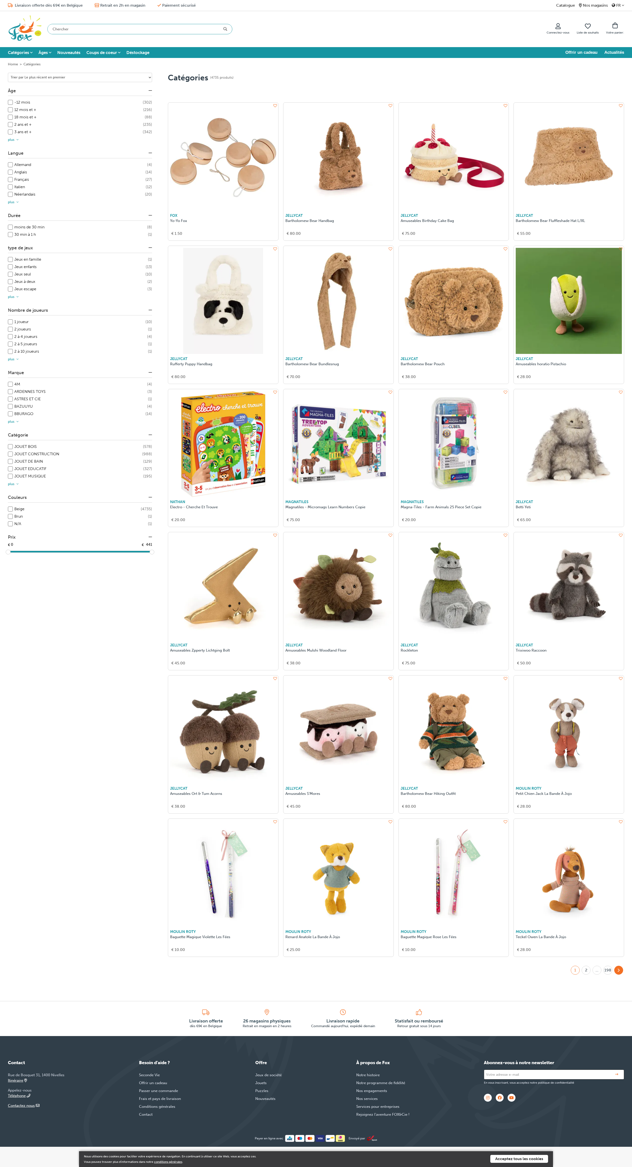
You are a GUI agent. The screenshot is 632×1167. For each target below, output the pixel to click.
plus (11, 140)
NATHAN (177, 502)
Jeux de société (268, 1075)
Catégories (18, 52)
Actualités (614, 52)
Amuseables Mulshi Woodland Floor (316, 650)
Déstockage (137, 52)
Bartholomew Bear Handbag (309, 221)
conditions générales (168, 1162)
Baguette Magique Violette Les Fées (200, 937)
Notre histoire (368, 1075)
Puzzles (261, 1091)
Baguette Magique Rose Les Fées (428, 937)
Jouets (261, 1083)
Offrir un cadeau (581, 52)
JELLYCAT (294, 215)
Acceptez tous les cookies (519, 1158)
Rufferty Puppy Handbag (191, 364)
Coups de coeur (101, 52)
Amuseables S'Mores (302, 793)
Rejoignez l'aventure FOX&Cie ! (383, 1114)
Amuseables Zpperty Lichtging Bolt (200, 650)
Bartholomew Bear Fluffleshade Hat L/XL (550, 221)
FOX (174, 215)
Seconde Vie (149, 1075)
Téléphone (17, 1096)
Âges (43, 52)
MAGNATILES (296, 502)
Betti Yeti (523, 507)
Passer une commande (158, 1091)
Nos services (367, 1098)
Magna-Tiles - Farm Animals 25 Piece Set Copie (441, 507)
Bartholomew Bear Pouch (423, 364)
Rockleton (409, 650)
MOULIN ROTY (528, 788)
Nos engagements (371, 1091)
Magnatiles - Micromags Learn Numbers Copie (325, 507)
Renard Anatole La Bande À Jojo (312, 937)
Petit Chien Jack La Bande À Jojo (544, 793)
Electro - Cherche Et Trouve (194, 507)
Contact (146, 1114)
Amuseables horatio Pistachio (541, 364)
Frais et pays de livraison (160, 1098)
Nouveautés (68, 52)
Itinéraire (15, 1080)
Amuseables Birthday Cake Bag (427, 221)
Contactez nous (21, 1105)
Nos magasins (595, 5)
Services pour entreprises (377, 1106)
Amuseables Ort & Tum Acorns (196, 793)
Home (13, 64)
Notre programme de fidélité (380, 1083)
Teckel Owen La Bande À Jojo (541, 937)
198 (607, 970)
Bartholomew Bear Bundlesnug (312, 364)
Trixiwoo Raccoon (531, 650)
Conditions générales (157, 1106)
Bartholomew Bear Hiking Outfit (428, 793)
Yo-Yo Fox (178, 221)
